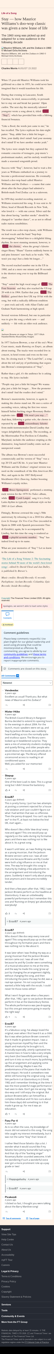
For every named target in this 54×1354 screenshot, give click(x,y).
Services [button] (6, 1304)
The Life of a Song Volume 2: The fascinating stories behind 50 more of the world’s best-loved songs (26, 563)
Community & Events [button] (13, 1316)
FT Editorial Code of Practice (37, 1342)
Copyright (5, 598)
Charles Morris (9, 68)
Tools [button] (4, 1310)
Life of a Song (9, 13)
